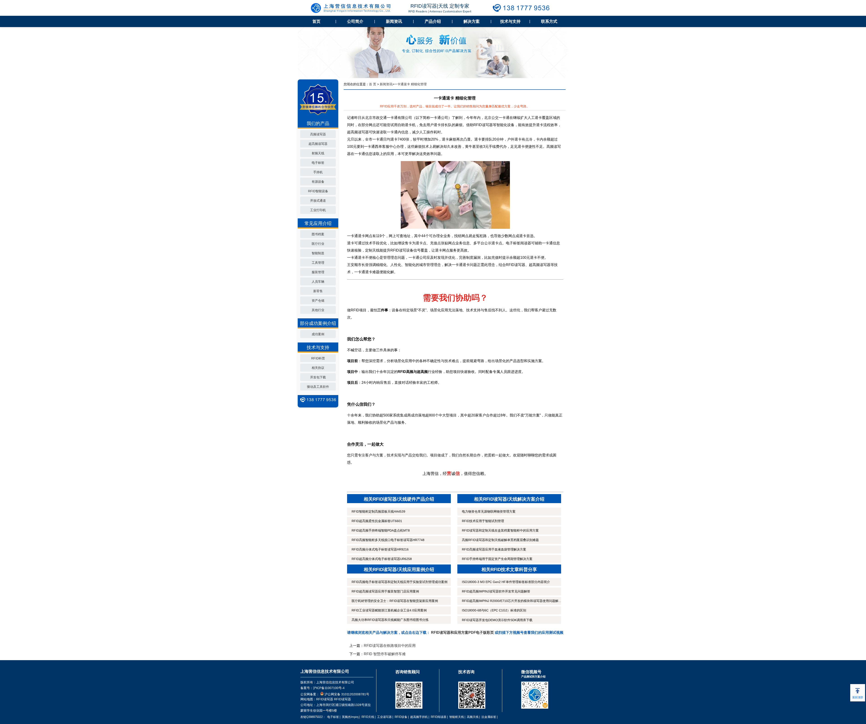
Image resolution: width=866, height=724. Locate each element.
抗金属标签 (488, 717)
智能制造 (318, 253)
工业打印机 (318, 210)
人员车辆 (318, 281)
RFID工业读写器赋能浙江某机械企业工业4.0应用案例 (389, 610)
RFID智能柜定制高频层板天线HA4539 (378, 511)
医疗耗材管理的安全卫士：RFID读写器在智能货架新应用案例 (395, 601)
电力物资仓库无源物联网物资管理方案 (489, 511)
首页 (316, 21)
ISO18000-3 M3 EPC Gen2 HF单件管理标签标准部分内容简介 (506, 582)
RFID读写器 (324, 699)
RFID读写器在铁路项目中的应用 (390, 646)
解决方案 (471, 21)
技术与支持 (510, 21)
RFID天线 (368, 717)
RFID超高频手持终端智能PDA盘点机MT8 (381, 530)
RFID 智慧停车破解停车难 (385, 654)
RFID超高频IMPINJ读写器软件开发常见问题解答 (496, 591)
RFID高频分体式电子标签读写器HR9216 (380, 549)
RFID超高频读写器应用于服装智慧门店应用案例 (385, 591)
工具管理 (318, 262)
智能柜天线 (456, 717)
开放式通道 (318, 200)
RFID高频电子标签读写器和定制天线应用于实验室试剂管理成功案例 (399, 582)
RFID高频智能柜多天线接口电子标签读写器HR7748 (388, 540)
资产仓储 (318, 300)
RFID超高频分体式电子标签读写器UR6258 (382, 559)
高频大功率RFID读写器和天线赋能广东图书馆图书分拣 (390, 620)
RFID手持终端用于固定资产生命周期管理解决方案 (497, 559)
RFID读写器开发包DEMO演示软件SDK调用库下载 (497, 620)
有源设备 (318, 181)
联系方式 (549, 21)
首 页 (372, 84)
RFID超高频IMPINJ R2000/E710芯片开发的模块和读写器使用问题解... (511, 601)
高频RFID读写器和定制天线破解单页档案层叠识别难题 (500, 540)
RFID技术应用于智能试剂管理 (483, 521)
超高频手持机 (419, 717)
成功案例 (318, 334)
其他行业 (318, 310)
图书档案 (318, 234)
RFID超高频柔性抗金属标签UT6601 (377, 521)
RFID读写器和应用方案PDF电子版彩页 (462, 632)
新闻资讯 (394, 21)
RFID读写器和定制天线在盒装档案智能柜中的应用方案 (500, 530)
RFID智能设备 (318, 191)
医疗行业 (318, 243)
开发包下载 (318, 377)
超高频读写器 (318, 144)
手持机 (318, 172)
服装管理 (318, 272)
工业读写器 (384, 717)
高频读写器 (318, 134)
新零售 (318, 291)
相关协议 (318, 368)
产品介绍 (433, 21)
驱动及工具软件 (318, 387)
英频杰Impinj (350, 717)
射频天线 (318, 153)
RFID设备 (401, 717)
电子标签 (318, 162)
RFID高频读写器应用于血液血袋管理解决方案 (494, 549)
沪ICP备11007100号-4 (329, 688)
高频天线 (473, 717)
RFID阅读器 (438, 717)
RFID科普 (318, 358)
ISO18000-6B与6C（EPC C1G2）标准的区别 (494, 610)
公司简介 (355, 21)
